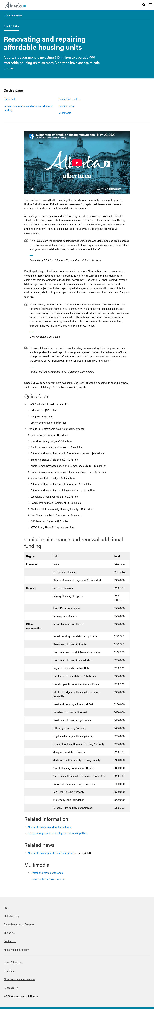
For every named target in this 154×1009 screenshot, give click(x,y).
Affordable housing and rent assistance (49, 827)
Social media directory (16, 949)
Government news (14, 15)
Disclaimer (9, 971)
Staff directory (11, 916)
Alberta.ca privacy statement (19, 979)
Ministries (9, 933)
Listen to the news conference (48, 879)
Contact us (10, 941)
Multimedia (65, 113)
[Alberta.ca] (14, 5)
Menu (150, 5)
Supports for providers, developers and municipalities (57, 833)
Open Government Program (19, 924)
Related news (66, 106)
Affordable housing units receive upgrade (51, 853)
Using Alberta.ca (13, 962)
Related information (69, 99)
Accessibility (11, 987)
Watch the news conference (47, 872)
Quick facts (10, 99)
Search (143, 5)
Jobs (6, 907)
